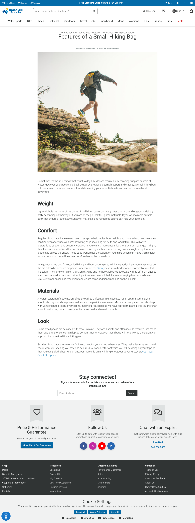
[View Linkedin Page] (111, 446)
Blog (169, 3)
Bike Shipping (104, 478)
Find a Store (9, 3)
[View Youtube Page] (191, 3)
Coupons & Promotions (14, 482)
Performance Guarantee (109, 469)
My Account (56, 478)
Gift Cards (7, 487)
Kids (146, 21)
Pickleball (54, 21)
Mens (121, 21)
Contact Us (55, 474)
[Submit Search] (94, 11)
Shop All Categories (12, 474)
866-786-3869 (158, 447)
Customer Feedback (155, 478)
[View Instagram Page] (184, 3)
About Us (149, 482)
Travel (83, 21)
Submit (131, 393)
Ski (93, 21)
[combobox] (65, 11)
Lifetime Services (58, 487)
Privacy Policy (152, 474)
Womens (134, 21)
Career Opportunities (155, 487)
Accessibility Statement (157, 491)
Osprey (101, 268)
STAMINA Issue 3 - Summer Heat (18, 478)
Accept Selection (97, 512)
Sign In (180, 10)
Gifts (169, 21)
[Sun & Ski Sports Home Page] (12, 11)
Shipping (102, 487)
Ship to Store (104, 482)
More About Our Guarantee (37, 445)
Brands (158, 21)
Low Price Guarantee (60, 482)
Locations (55, 469)
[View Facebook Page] (177, 3)
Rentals (23, 3)
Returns (101, 474)
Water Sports (14, 21)
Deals (180, 21)
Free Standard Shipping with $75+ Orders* (101, 3)
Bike (29, 21)
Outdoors (69, 21)
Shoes (40, 21)
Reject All (114, 512)
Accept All (80, 512)
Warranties (55, 491)
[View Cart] (191, 10)
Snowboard (106, 21)
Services (36, 3)
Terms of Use (151, 469)
